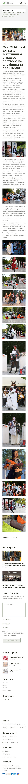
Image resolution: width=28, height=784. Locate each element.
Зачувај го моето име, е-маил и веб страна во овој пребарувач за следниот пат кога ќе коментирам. (14, 633)
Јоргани (4, 685)
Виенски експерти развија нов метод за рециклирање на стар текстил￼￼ (13, 565)
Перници (4, 687)
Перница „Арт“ (14, 670)
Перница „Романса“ (16, 657)
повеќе (21, 727)
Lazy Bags (5, 682)
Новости (10, 12)
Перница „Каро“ (15, 663)
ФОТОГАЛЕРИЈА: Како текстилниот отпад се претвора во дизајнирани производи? (13, 57)
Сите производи (6, 690)
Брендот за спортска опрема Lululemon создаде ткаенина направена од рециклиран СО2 (13, 585)
